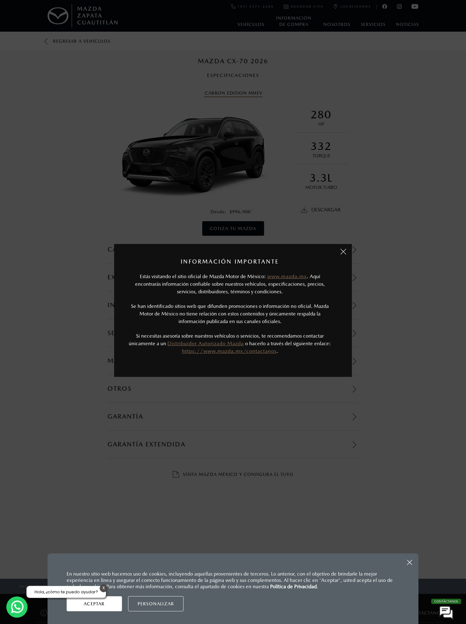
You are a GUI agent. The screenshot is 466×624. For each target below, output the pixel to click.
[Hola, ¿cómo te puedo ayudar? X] (17, 607)
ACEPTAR (94, 603)
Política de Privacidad (293, 586)
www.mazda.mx (287, 276)
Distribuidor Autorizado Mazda (205, 343)
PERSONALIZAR (156, 603)
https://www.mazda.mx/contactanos (229, 351)
